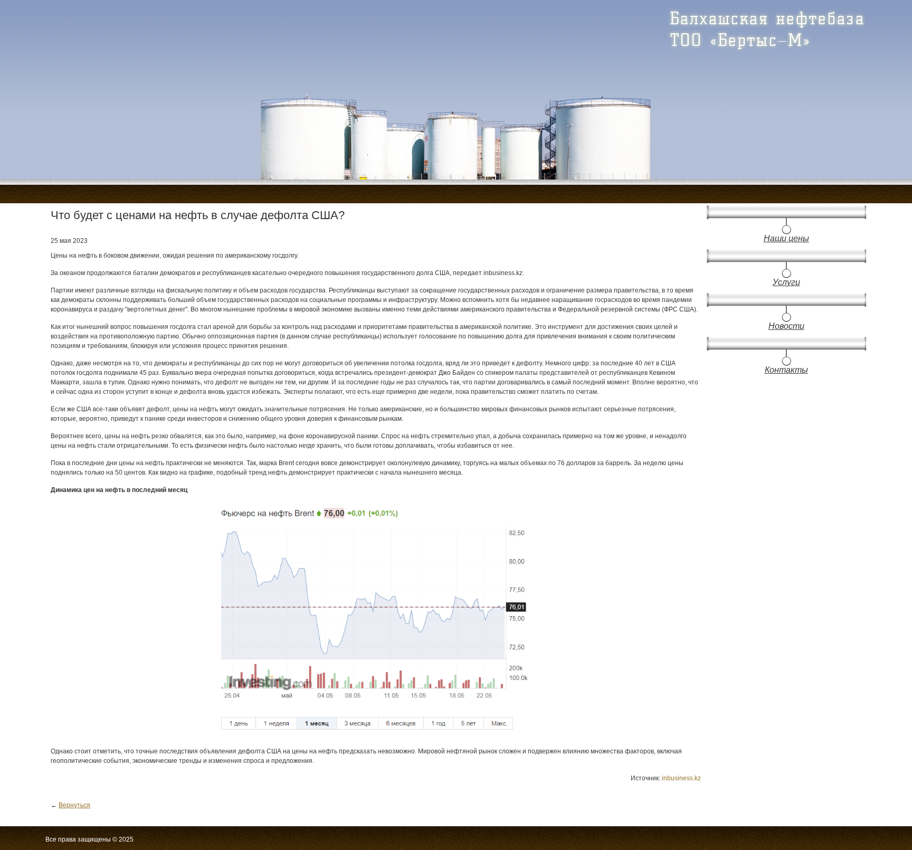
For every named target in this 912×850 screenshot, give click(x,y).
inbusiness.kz (681, 778)
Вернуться (74, 805)
